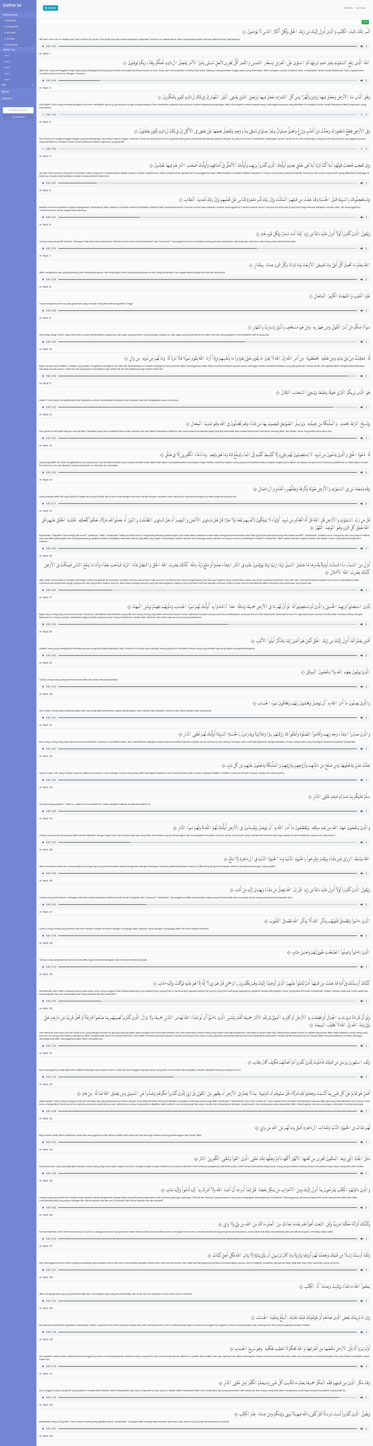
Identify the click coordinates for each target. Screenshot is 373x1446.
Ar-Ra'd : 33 (45, 1118)
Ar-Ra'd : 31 (45, 1053)
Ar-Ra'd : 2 (45, 88)
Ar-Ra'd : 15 (45, 511)
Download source (18, 110)
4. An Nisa (9, 38)
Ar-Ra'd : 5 (45, 190)
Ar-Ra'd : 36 (45, 1215)
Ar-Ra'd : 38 (45, 1277)
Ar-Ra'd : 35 (45, 1180)
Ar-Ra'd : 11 (45, 383)
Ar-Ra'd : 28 (45, 943)
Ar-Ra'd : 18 (45, 631)
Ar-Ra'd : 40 (46, 1339)
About (5, 91)
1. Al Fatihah (10, 20)
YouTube (360, 8)
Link (3, 85)
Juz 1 (6, 55)
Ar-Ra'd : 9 (45, 318)
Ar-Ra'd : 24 (46, 818)
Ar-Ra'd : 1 (44, 53)
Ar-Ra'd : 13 (45, 445)
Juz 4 (7, 73)
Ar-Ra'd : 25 (45, 849)
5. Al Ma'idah (11, 44)
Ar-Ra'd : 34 (46, 1149)
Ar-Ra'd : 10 (45, 349)
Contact (6, 98)
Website (348, 8)
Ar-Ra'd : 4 (45, 156)
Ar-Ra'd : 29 (45, 974)
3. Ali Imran (10, 32)
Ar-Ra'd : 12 (45, 414)
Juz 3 (7, 67)
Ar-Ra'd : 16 (45, 555)
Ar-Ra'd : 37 (45, 1246)
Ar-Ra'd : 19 (45, 663)
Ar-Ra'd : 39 (45, 1308)
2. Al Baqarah (11, 26)
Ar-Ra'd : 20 (45, 694)
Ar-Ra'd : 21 (45, 725)
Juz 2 (7, 61)
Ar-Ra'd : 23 (45, 787)
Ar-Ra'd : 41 (45, 1373)
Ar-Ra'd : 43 (46, 1436)
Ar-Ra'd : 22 (45, 756)
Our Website (18, 116)
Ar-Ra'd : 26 (45, 880)
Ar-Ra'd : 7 (45, 255)
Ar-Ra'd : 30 (45, 1008)
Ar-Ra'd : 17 (45, 597)
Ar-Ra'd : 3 (45, 122)
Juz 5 (7, 79)
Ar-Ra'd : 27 (45, 912)
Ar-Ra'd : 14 (45, 479)
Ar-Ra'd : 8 (45, 287)
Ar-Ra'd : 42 (46, 1405)
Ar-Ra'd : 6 (45, 224)
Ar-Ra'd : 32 (45, 1084)
